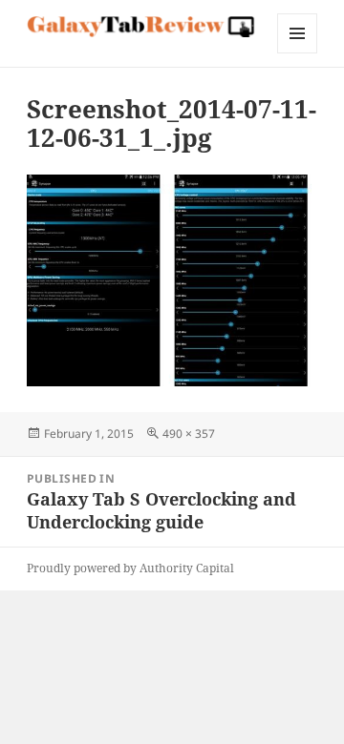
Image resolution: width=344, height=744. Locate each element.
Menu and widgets (297, 52)
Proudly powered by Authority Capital (130, 568)
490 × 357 (188, 433)
